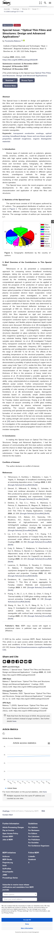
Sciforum (6, 856)
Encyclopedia (8, 871)
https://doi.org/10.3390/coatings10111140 (20, 60)
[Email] (5, 662)
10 (9, 421)
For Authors (33, 827)
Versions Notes (10, 85)
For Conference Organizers (38, 845)
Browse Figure (27, 80)
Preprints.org (8, 862)
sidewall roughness (22, 139)
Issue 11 (35, 9)
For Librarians (33, 836)
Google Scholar (15, 485)
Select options (9, 894)
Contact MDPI (8, 836)
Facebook (32, 859)
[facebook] (17, 662)
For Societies (33, 842)
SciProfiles (7, 868)
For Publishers (34, 839)
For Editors (32, 833)
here (14, 721)
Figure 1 (13, 209)
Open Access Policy (10, 833)
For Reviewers (33, 830)
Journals (7, 9)
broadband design (18, 136)
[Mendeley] (30, 662)
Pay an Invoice (8, 830)
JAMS (5, 874)
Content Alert (8, 814)
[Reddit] (26, 662)
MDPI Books (7, 859)
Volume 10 (26, 9)
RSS (43, 811)
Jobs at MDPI (8, 839)
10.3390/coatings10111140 (13, 11)
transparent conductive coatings (28, 133)
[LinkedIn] (13, 662)
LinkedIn (31, 856)
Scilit (35, 485)
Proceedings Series (10, 877)
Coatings (16, 9)
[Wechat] (22, 662)
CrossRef (27, 485)
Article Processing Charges (13, 827)
